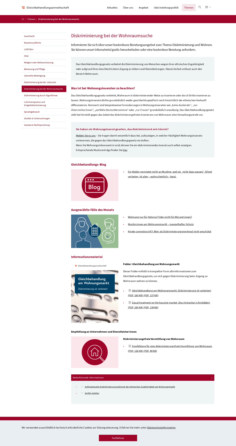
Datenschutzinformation (161, 427)
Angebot (143, 7)
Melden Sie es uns (86, 135)
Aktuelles (112, 7)
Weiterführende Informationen (97, 377)
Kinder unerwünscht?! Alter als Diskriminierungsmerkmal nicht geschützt (169, 231)
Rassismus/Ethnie (32, 42)
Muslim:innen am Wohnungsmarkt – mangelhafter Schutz (161, 224)
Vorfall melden (92, 393)
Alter (26, 55)
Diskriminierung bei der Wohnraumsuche (45, 88)
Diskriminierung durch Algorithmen (41, 95)
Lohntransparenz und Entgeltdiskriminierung (35, 104)
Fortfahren (118, 438)
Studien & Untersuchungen (37, 118)
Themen (188, 7)
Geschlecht (29, 36)
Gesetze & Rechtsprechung (37, 125)
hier (125, 150)
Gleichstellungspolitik (166, 7)
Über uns (128, 7)
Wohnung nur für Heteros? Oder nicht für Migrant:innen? (160, 217)
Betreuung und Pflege (34, 69)
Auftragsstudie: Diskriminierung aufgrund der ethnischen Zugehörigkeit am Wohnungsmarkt (130, 386)
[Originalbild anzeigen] (94, 185)
